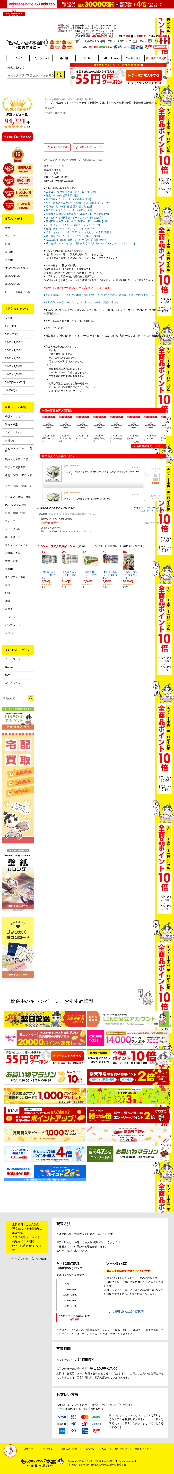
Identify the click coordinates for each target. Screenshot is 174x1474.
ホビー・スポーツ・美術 (18, 450)
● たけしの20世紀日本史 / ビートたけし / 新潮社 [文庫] (73, 217)
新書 (7, 244)
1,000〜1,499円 (13, 342)
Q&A (104, 1449)
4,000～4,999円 (13, 374)
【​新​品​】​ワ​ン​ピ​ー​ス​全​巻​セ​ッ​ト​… (130, 575)
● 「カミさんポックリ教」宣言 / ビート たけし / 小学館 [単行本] (78, 232)
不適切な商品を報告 (92, 159)
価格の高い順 (12, 284)
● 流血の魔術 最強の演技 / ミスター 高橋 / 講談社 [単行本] (76, 239)
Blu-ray (9, 667)
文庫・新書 (11, 561)
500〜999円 (11, 334)
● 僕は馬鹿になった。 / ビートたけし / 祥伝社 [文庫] (72, 236)
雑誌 (7, 593)
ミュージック (12, 659)
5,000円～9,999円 (15, 382)
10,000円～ (11, 390)
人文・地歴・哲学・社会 (18, 487)
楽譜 (7, 585)
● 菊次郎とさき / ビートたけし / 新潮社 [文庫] (68, 210)
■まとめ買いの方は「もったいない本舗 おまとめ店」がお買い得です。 (82, 302)
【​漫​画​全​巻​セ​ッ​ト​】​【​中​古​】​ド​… (89, 575)
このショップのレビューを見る (154, 510)
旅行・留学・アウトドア (18, 476)
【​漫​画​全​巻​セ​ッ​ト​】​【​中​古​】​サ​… (69, 575)
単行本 (9, 252)
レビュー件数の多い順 (18, 292)
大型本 (9, 260)
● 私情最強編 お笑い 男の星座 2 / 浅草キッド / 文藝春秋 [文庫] (77, 214)
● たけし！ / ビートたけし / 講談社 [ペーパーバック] (72, 225)
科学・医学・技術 (15, 513)
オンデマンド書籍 (15, 577)
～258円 (9, 318)
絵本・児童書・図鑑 (16, 459)
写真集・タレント (15, 553)
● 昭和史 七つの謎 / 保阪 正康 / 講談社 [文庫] (68, 206)
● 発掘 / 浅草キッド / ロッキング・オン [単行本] (69, 228)
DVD (8, 675)
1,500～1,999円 (13, 350)
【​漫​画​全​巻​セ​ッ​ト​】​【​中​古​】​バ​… (49, 575)
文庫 (7, 228)
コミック (10, 236)
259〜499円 (11, 326)
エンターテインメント (18, 545)
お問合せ (142, 41)
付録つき (10, 440)
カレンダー (11, 617)
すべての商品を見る (16, 268)
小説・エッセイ (14, 416)
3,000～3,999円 (13, 366)
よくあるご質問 (160, 41)
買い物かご (121, 1449)
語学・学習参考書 (15, 467)
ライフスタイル (14, 432)
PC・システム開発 (16, 505)
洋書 (7, 601)
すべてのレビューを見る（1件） (154, 507)
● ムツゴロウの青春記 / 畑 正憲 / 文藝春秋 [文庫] (70, 191)
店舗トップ (29, 1449)
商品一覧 (89, 1449)
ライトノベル (12, 529)
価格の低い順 (12, 276)
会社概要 (48, 1449)
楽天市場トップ (143, 1449)
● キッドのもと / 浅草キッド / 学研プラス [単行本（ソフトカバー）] (80, 202)
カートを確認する (89, 41)
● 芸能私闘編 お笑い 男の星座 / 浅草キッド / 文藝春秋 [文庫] (76, 221)
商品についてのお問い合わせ (61, 159)
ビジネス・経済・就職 (18, 497)
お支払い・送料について (118, 41)
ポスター (10, 609)
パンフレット (12, 625)
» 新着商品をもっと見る (148, 446)
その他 (9, 633)
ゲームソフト (12, 683)
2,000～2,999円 (13, 358)
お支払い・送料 (68, 1449)
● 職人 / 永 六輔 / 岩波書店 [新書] (61, 195)
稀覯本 (9, 569)
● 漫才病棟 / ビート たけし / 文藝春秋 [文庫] (67, 199)
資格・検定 (11, 424)
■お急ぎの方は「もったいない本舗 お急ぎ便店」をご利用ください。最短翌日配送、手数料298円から (99, 295)
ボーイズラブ (12, 537)
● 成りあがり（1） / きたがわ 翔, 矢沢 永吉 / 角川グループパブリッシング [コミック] (89, 243)
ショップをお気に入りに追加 (27, 1259)
